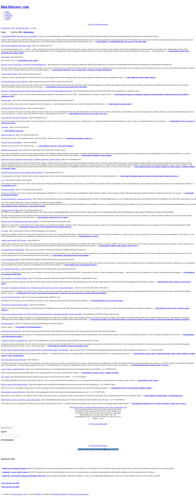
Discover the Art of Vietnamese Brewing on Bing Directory (20, 221)
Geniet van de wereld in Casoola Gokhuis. (14, 305)
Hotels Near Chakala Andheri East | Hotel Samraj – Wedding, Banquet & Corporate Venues (30, 159)
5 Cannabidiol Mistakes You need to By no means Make (19, 36)
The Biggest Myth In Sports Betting (12, 250)
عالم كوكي (4, 127)
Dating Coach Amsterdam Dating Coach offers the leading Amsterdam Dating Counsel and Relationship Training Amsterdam (41, 314)
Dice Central (5, 377)
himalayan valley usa (8, 135)
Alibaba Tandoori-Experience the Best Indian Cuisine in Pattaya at (22, 172)
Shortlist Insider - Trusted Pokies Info (13, 392)
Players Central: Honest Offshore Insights (14, 384)
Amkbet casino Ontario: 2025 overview (14, 240)
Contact (7, 19)
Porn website (5, 57)
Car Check (4, 231)
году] (3, 180)
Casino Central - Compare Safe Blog (13, 369)
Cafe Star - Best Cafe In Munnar (11, 142)
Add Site (8, 13)
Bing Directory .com (15, 6)
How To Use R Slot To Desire (11, 297)
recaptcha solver (6, 100)
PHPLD (39, 494)
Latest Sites (8, 15)
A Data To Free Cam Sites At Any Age (13, 108)
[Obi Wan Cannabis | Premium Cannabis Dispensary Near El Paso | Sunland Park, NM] (98, 407)
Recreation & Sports (22, 28)
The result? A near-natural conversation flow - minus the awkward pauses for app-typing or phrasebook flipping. (37, 288)
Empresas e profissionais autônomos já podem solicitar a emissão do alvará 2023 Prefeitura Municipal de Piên (36, 91)
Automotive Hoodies (8, 189)
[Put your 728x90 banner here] (98, 24)
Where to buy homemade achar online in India (16, 46)
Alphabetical (28, 32)
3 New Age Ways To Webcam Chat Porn (14, 118)
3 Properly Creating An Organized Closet (14, 340)
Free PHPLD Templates (59, 494)
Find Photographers (7, 323)
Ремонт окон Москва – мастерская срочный (16, 199)
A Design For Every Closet (10, 210)
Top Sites (8, 17)
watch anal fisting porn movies (11, 331)
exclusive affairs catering (9, 74)
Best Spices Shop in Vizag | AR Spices (13, 360)
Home (7, 12)
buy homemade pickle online (10, 269)
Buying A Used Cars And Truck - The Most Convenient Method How (23, 64)
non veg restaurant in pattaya (10, 259)
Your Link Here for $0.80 (10, 483)
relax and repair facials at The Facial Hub (14, 81)
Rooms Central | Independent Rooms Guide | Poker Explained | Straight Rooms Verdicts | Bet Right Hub (34, 350)
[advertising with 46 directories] (98, 424)
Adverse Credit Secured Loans (79, 494)
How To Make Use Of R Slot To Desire (14, 278)
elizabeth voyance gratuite (9, 150)
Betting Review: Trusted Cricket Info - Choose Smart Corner (20, 400)
